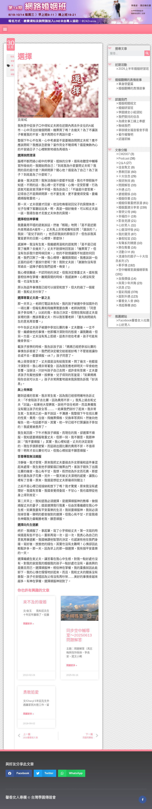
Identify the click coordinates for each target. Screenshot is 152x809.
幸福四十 (124, 216)
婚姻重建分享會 (128, 207)
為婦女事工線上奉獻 (131, 121)
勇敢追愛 (31, 692)
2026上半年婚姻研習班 (133, 68)
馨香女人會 (125, 300)
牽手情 (122, 265)
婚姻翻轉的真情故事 (131, 88)
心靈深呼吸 (125, 229)
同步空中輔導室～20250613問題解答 (79, 635)
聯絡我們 (124, 125)
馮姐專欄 (124, 305)
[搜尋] (147, 53)
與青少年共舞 (127, 283)
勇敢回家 (124, 171)
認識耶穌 (124, 139)
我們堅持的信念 (128, 116)
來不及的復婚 (35, 602)
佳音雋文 (124, 167)
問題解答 (124, 185)
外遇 (121, 189)
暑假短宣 (124, 238)
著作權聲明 (125, 134)
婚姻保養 (124, 198)
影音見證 (124, 220)
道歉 (12, 70)
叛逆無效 (124, 180)
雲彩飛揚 (124, 292)
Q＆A (121, 163)
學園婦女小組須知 (130, 112)
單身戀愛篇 (125, 83)
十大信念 (124, 176)
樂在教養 (124, 247)
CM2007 (124, 154)
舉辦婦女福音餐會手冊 (133, 130)
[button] (5, 29)
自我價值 (124, 278)
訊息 (121, 287)
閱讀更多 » (28, 623)
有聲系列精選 (127, 243)
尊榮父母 (124, 211)
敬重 (12, 57)
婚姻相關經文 (127, 103)
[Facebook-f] (142, 799)
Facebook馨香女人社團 (133, 320)
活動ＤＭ (124, 252)
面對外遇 (124, 296)
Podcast (123, 158)
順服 (12, 74)
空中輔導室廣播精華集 (133, 269)
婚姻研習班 (125, 107)
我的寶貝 (124, 234)
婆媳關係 (124, 194)
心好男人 (124, 225)
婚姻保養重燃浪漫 (130, 203)
